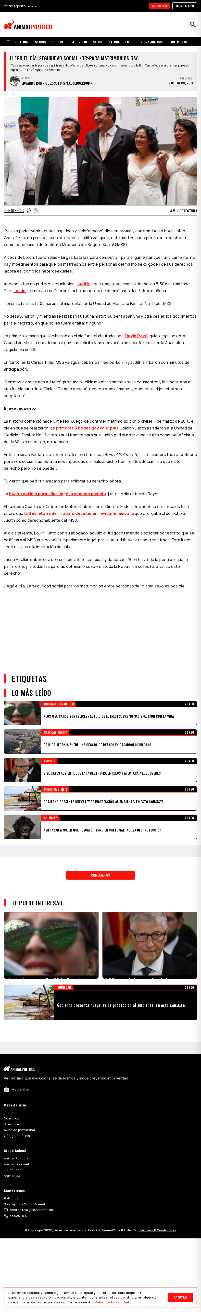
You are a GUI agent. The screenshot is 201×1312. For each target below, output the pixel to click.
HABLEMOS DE (177, 41)
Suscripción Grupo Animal (24, 1179)
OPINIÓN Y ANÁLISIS (149, 41)
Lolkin (19, 290)
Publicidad (12, 1173)
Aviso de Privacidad (112, 1302)
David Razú (136, 335)
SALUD (97, 41)
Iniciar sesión (185, 6)
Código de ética (17, 1111)
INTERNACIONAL (119, 41)
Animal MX (12, 1151)
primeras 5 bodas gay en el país (87, 428)
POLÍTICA (21, 41)
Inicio (8, 1088)
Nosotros (11, 1093)
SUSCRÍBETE (159, 6)
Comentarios (100, 862)
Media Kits (20, 1065)
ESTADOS (40, 41)
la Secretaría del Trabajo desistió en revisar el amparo (79, 513)
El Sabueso (12, 1145)
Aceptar (180, 1297)
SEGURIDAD (79, 41)
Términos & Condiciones (157, 1206)
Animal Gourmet (17, 1139)
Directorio (12, 1099)
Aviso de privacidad (19, 1105)
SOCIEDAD (58, 41)
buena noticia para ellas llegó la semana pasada (57, 493)
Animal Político (16, 1133)
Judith (83, 283)
